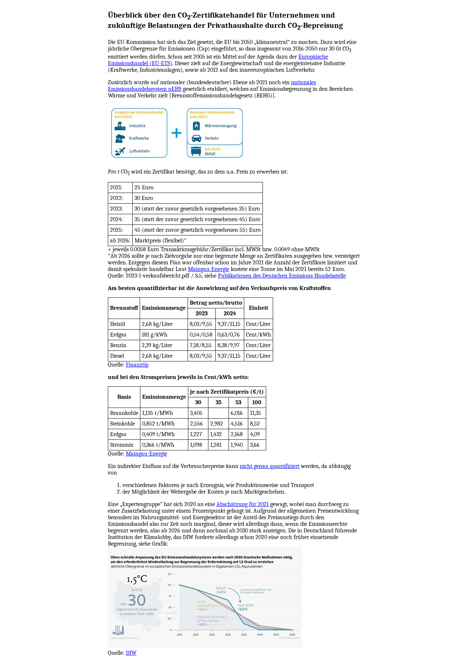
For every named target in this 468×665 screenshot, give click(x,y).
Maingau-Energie (208, 269)
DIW (131, 653)
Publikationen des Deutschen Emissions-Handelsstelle (282, 275)
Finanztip (137, 364)
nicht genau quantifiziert (269, 466)
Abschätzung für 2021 (242, 504)
